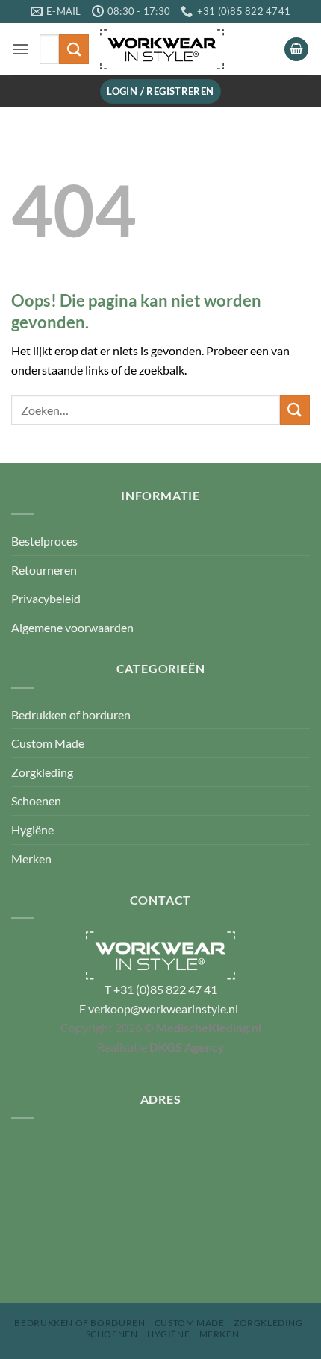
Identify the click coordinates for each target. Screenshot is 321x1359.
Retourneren (44, 570)
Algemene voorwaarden (72, 627)
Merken (31, 859)
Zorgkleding (42, 772)
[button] (20, 49)
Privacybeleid (46, 598)
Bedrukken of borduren (71, 714)
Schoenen (36, 800)
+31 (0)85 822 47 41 (165, 989)
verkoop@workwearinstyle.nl (163, 1009)
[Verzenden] (74, 48)
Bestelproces (44, 541)
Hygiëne (32, 829)
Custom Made (47, 743)
